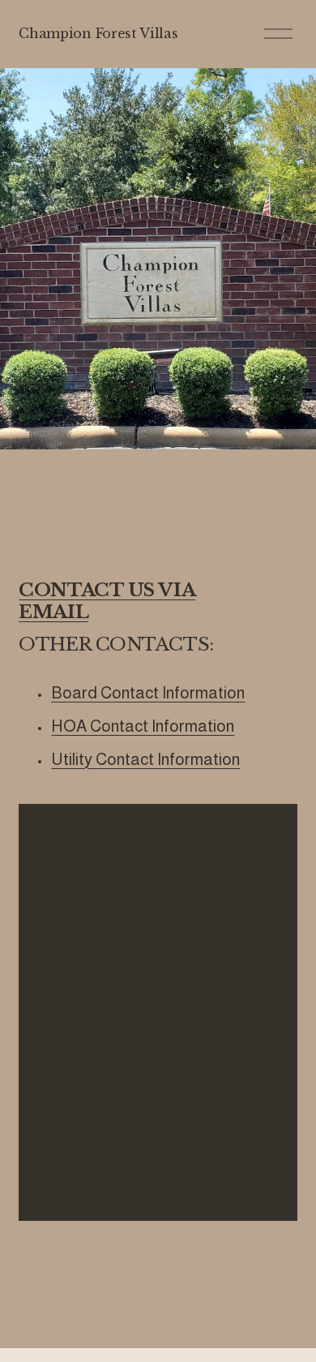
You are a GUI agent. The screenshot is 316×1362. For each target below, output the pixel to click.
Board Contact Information (148, 693)
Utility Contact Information (145, 759)
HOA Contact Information (142, 726)
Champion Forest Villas (98, 33)
